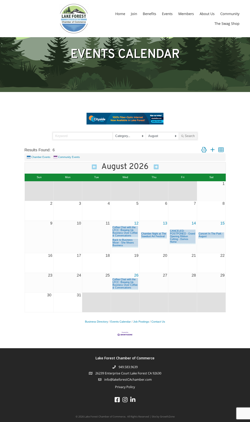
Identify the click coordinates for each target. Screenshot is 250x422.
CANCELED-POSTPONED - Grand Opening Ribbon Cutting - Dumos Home (182, 236)
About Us (207, 13)
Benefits (149, 13)
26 (136, 275)
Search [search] (190, 136)
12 (136, 223)
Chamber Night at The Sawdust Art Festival (153, 235)
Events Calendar (120, 321)
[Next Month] (156, 167)
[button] (204, 150)
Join (134, 13)
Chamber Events (40, 157)
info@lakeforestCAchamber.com (128, 379)
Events (167, 13)
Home (120, 13)
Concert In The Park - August (211, 235)
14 (194, 223)
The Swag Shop (226, 23)
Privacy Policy (125, 387)
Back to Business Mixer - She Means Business (123, 243)
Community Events (69, 157)
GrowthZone (167, 416)
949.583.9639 (128, 367)
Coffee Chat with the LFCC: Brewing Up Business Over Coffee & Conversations (125, 231)
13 (165, 223)
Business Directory (96, 321)
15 (222, 223)
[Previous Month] (94, 167)
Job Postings (141, 321)
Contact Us (158, 321)
